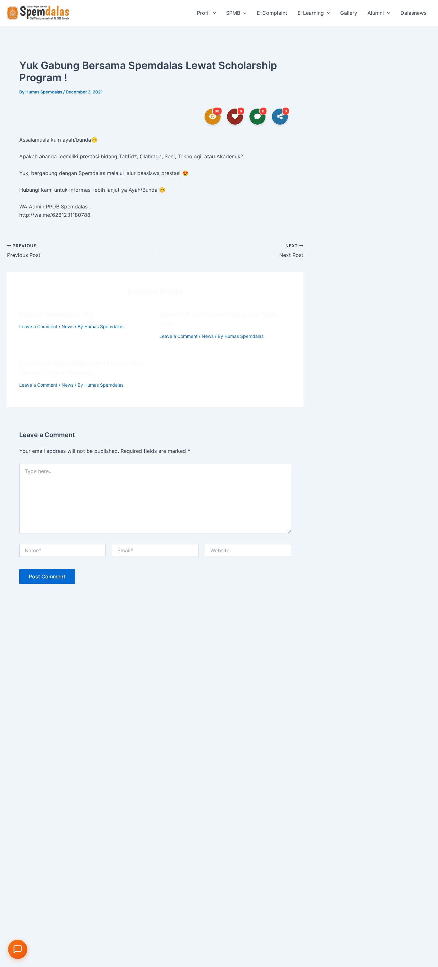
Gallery (348, 13)
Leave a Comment (38, 326)
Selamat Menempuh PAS (56, 314)
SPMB (233, 13)
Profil (203, 13)
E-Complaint (272, 13)
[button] (213, 13)
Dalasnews (413, 13)
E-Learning (311, 13)
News (67, 326)
